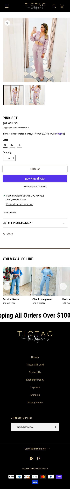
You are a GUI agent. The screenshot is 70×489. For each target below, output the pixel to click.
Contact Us (35, 372)
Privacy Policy (35, 402)
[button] (7, 6)
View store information (19, 204)
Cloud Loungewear (43, 299)
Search (35, 357)
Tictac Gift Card (35, 364)
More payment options (35, 186)
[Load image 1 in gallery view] (13, 95)
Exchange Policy (35, 379)
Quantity (7, 152)
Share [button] (10, 233)
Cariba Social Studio (39, 469)
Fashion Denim (11, 299)
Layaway (35, 387)
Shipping (6, 128)
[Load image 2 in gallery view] (35, 95)
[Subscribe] (54, 426)
